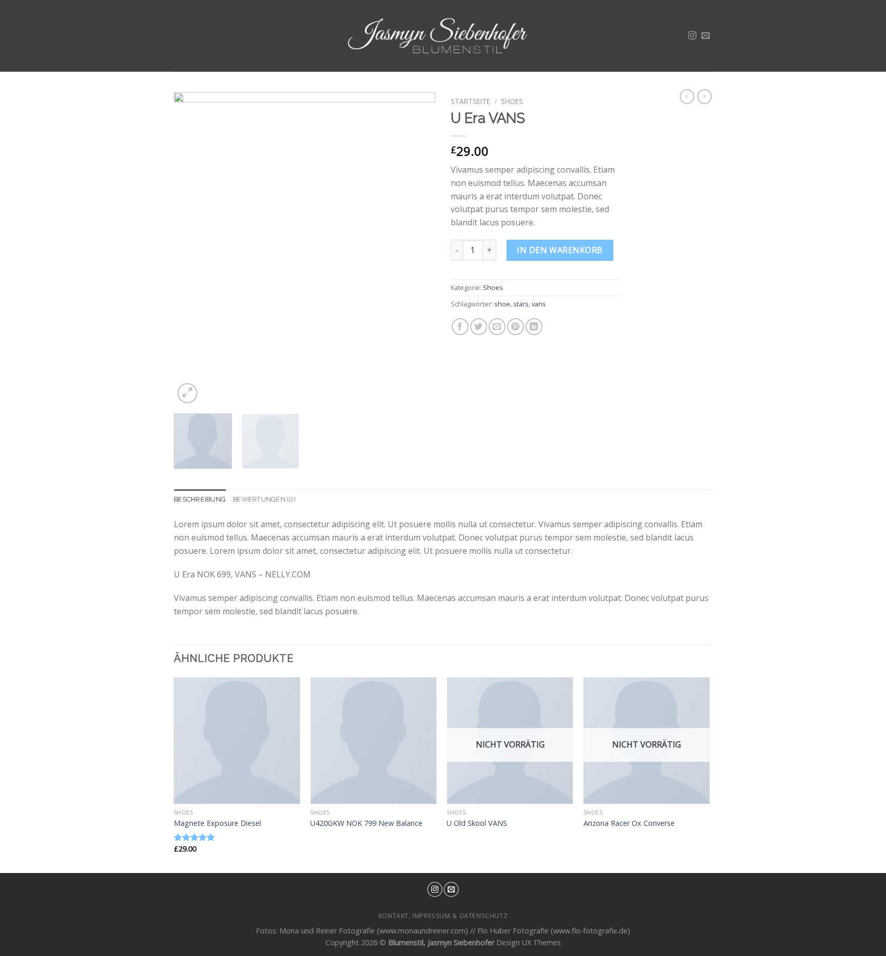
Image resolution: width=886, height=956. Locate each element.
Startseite (470, 101)
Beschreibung (200, 499)
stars (521, 303)
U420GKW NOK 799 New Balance (366, 823)
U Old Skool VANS (477, 823)
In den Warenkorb (560, 250)
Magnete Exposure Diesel (217, 823)
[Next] (417, 249)
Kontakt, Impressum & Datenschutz (443, 915)
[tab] (200, 499)
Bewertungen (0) (264, 499)
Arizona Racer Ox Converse (629, 823)
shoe (502, 303)
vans (539, 303)
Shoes (512, 101)
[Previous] (192, 249)
